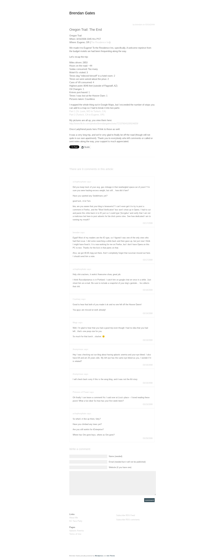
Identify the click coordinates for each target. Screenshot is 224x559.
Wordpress (99, 556)
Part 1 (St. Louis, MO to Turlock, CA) (87, 111)
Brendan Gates (82, 13)
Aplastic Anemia (76, 530)
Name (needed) (115, 456)
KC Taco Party (75, 521)
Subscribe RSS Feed (125, 515)
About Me (73, 517)
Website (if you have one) (120, 467)
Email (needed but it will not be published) (127, 462)
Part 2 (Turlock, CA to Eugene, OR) (86, 114)
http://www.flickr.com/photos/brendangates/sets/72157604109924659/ (103, 123)
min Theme (111, 556)
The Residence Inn (100, 42)
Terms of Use (75, 534)
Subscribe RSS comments (128, 519)
